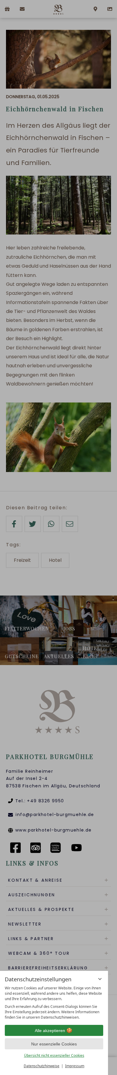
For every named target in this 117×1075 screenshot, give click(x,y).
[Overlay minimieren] (100, 979)
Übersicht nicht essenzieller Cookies (54, 1055)
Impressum (74, 1065)
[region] (54, 1002)
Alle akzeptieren (50, 1030)
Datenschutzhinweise (41, 1065)
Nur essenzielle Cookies (54, 1044)
